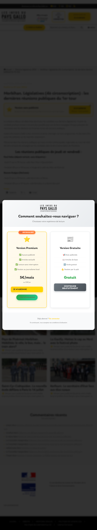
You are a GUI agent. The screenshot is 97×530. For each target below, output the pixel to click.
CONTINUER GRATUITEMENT (70, 287)
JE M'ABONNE (20, 289)
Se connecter (54, 319)
